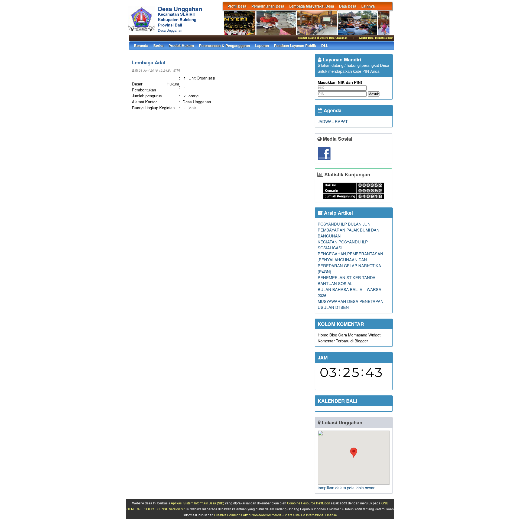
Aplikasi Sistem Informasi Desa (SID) (197, 503)
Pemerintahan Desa (267, 6)
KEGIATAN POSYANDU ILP (343, 241)
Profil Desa (236, 6)
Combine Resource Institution (308, 503)
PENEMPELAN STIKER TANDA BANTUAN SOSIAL (346, 280)
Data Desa (347, 6)
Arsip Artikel (338, 212)
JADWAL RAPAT (333, 121)
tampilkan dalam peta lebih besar (346, 487)
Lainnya (368, 6)
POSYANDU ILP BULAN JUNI (345, 224)
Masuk (373, 94)
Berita (158, 45)
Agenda (332, 110)
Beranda (141, 45)
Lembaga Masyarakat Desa (311, 6)
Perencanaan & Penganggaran (224, 45)
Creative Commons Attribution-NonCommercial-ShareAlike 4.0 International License (275, 515)
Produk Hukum (181, 45)
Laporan (262, 45)
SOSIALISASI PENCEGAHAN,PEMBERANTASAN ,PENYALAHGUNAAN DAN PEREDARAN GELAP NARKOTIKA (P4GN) (350, 259)
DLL (324, 45)
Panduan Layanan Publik (295, 45)
